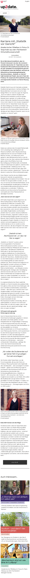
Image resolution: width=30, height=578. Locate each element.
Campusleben (15, 55)
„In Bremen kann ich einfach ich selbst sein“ (14, 498)
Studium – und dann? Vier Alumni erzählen (13, 530)
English (27, 1)
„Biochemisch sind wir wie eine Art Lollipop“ (13, 561)
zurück (5, 13)
